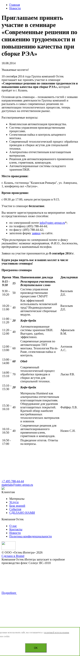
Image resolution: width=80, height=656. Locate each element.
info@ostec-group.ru (52, 222)
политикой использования (56, 632)
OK (36, 647)
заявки (36, 233)
